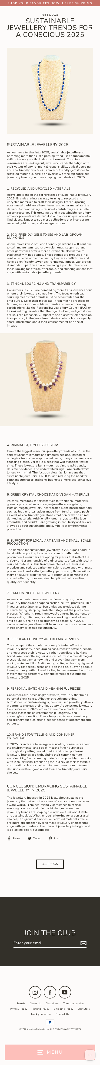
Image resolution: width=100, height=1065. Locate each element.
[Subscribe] (83, 943)
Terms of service (73, 1003)
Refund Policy (40, 1009)
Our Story (84, 1009)
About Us (35, 1003)
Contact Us (62, 1014)
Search (21, 1003)
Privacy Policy (18, 1009)
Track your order (41, 1014)
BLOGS (52, 864)
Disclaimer (52, 1003)
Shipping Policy (63, 1009)
